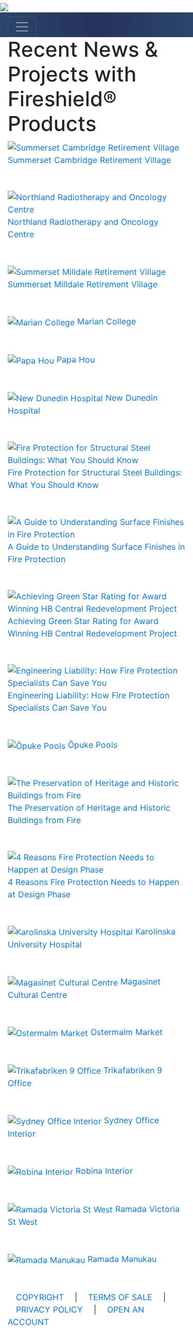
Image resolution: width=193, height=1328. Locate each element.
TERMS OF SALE (120, 1297)
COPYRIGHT (40, 1297)
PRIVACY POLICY (49, 1309)
